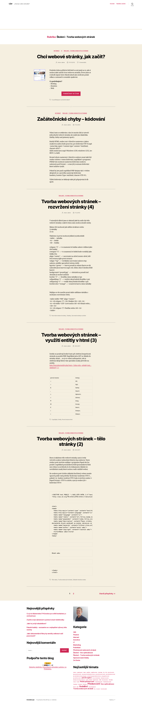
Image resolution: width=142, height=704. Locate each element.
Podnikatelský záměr (107, 681)
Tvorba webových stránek (65, 579)
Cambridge (100, 672)
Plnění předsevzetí (87, 681)
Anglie (84, 672)
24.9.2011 (77, 450)
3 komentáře (82, 62)
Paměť (78, 681)
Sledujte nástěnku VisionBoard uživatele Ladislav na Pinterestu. (47, 668)
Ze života (76, 660)
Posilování (80, 684)
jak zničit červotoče (77, 678)
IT (61, 51)
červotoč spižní (104, 688)
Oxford (74, 681)
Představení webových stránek (84, 650)
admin (63, 62)
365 (74, 632)
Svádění (83, 686)
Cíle (104, 672)
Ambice (74, 672)
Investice (76, 640)
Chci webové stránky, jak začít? (71, 56)
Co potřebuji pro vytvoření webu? (61, 99)
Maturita (90, 679)
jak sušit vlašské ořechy (110, 674)
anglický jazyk (79, 672)
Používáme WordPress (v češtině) (46, 700)
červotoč (98, 688)
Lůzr (10, 4)
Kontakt (112, 3)
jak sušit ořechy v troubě (100, 674)
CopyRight (54, 419)
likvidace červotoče (105, 678)
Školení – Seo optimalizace (83, 653)
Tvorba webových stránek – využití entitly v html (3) (71, 337)
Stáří (77, 686)
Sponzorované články (81, 658)
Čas (95, 688)
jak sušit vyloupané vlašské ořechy (94, 676)
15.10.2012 (72, 62)
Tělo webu (54, 579)
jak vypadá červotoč (105, 676)
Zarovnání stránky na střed (79, 315)
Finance (76, 635)
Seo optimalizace (107, 684)
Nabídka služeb (121, 3)
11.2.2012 (77, 212)
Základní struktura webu (79, 579)
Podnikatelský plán (98, 681)
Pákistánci (85, 684)
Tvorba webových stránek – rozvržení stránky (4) (71, 204)
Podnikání (76, 647)
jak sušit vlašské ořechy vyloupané (80, 676)
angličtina (88, 672)
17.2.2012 (77, 125)
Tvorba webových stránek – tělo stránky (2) (71, 441)
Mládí (100, 679)
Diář (106, 672)
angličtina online (94, 672)
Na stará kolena (105, 679)
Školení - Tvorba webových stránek (76, 51)
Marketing (77, 645)
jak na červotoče (111, 672)
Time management (92, 686)
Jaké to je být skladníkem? (36, 624)
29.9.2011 (77, 346)
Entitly (59, 419)
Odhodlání (111, 679)
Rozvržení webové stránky (59, 315)
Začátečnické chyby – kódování (71, 119)
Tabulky (69, 315)
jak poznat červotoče (77, 674)
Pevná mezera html (67, 419)
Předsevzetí (94, 683)
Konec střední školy (96, 678)
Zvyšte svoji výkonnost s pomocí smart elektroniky (45, 620)
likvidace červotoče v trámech (79, 679)
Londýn (87, 679)
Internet (57, 51)
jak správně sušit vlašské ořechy (88, 674)
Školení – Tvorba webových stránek (86, 655)
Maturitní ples (95, 679)
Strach (74, 686)
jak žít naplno (87, 678)
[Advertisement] (71, 18)
